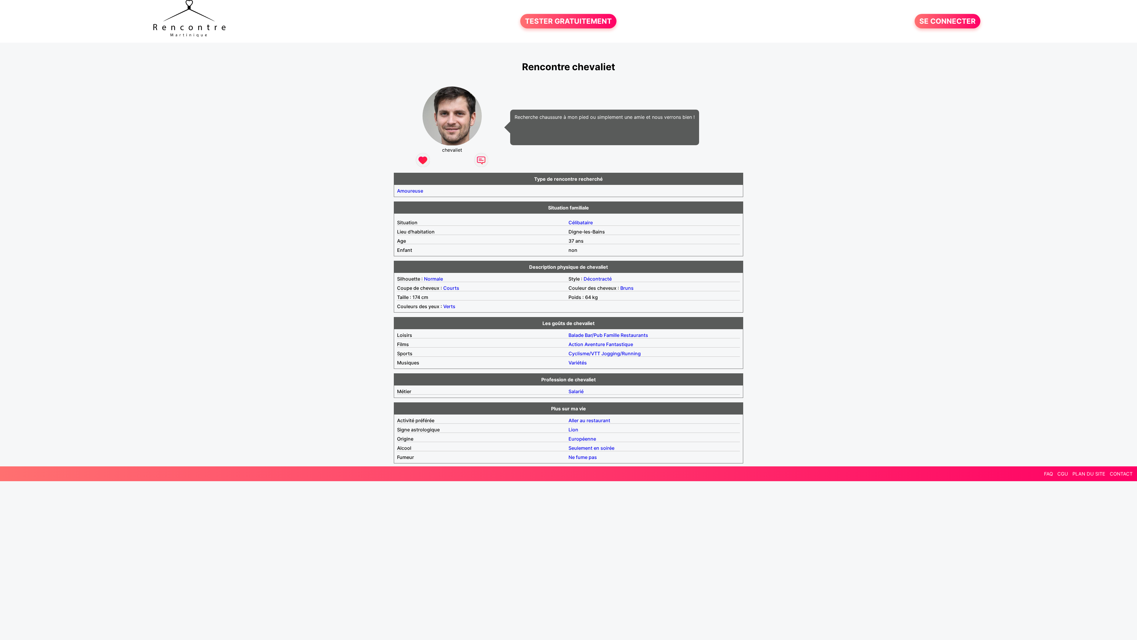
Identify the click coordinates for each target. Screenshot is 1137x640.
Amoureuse (410, 191)
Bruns (627, 288)
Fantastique (619, 344)
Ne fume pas (582, 457)
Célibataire (580, 222)
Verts (449, 306)
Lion (573, 430)
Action (575, 344)
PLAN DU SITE (1088, 474)
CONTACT (1121, 474)
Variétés (577, 363)
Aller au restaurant (589, 420)
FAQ (1048, 474)
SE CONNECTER (947, 21)
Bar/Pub (594, 335)
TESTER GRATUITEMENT (568, 21)
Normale (433, 279)
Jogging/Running (621, 353)
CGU (1062, 474)
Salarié (576, 391)
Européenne (582, 439)
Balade (576, 335)
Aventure (594, 344)
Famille (611, 335)
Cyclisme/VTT (584, 353)
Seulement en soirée (591, 448)
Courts (451, 288)
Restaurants (634, 335)
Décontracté (598, 279)
